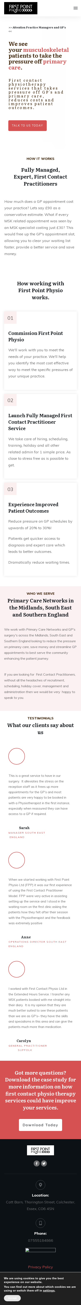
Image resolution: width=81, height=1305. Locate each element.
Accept (12, 1298)
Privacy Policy (40, 1267)
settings (49, 1290)
